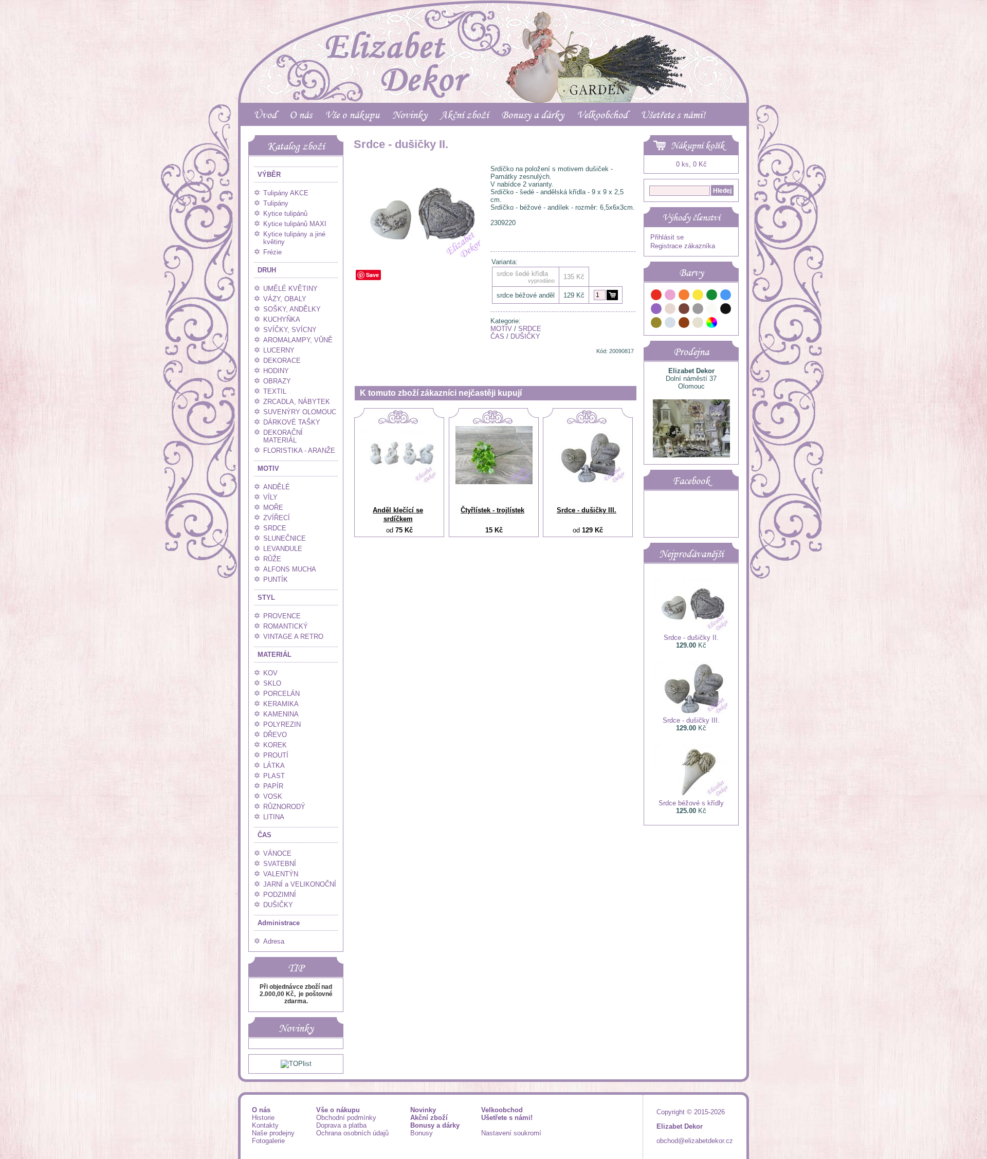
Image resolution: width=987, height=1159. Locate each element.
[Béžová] (670, 310)
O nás (300, 114)
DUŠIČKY (278, 905)
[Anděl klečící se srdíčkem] (399, 482)
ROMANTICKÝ (285, 626)
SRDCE (274, 528)
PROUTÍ (275, 755)
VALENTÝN (280, 874)
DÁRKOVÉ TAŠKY (291, 422)
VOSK (272, 796)
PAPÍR (273, 786)
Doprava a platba (341, 1125)
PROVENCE (282, 616)
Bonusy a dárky (532, 114)
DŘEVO (275, 735)
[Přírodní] (698, 324)
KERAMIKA (281, 704)
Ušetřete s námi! (673, 114)
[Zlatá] (656, 324)
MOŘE (273, 507)
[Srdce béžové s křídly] (691, 795)
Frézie (272, 252)
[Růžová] (670, 296)
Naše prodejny (273, 1133)
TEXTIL (274, 391)
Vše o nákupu (352, 114)
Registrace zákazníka (682, 246)
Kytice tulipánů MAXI (294, 224)
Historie (263, 1117)
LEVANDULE (282, 549)
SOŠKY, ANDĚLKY (292, 309)
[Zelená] (712, 296)
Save (372, 275)
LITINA (273, 817)
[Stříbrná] (670, 324)
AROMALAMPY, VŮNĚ (298, 340)
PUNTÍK (275, 579)
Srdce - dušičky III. (586, 510)
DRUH (267, 270)
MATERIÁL (274, 654)
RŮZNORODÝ (284, 807)
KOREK (275, 745)
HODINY (276, 371)
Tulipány (275, 203)
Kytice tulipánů (285, 213)
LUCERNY (279, 350)
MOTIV (268, 468)
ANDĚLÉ (276, 487)
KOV (270, 673)
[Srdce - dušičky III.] (588, 482)
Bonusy (421, 1133)
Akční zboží (464, 114)
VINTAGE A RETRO (293, 636)
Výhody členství (691, 217)
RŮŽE (272, 559)
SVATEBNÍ (279, 864)
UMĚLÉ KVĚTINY (290, 288)
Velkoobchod (602, 114)
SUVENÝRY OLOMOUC (299, 412)
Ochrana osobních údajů (352, 1133)
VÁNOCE (277, 853)
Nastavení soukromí (511, 1133)
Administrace (279, 923)
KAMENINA (281, 714)
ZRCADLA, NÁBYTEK (296, 402)
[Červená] (656, 296)
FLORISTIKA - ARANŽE (299, 450)
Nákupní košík (697, 145)
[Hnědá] (684, 310)
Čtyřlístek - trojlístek (492, 510)
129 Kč (573, 295)
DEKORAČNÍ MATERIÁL (283, 436)
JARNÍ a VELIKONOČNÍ (299, 884)
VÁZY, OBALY (284, 299)
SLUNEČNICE (284, 538)
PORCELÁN (281, 693)
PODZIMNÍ (279, 894)
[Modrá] (725, 296)
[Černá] (725, 310)
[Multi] (712, 324)
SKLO (272, 683)
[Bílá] (712, 310)
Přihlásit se (667, 237)
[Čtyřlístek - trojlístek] (494, 482)
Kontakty (265, 1125)
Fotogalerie (268, 1141)
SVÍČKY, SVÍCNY (290, 330)
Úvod (265, 114)
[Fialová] (656, 310)
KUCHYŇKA (281, 319)
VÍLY (270, 497)
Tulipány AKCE (285, 193)
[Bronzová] (684, 324)
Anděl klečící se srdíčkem (398, 514)
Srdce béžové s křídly (691, 803)
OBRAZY (277, 381)
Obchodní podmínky (346, 1117)
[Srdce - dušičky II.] (420, 258)
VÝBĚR (269, 174)
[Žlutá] (698, 296)
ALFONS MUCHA (289, 569)
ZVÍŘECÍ (276, 518)
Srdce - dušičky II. (691, 637)
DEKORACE (282, 360)
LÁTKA (274, 765)
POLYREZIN (282, 724)
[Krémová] (725, 324)
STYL (266, 597)
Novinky (409, 114)
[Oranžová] (684, 296)
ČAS (264, 835)
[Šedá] (698, 310)
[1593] (612, 295)
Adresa (273, 941)
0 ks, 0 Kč (691, 164)
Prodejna (691, 351)
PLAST (274, 776)
